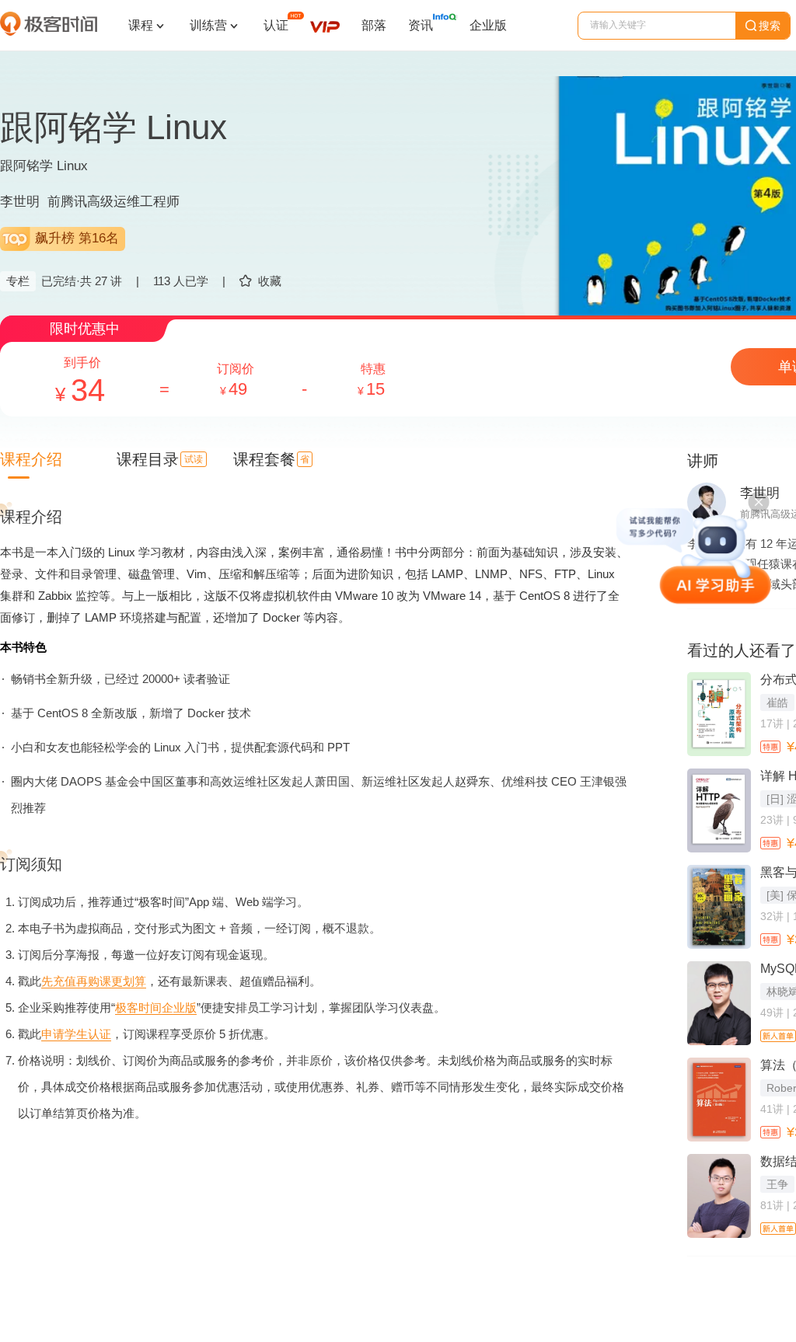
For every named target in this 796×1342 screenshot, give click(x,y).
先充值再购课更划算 (93, 981)
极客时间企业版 (156, 1007)
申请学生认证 (76, 1033)
